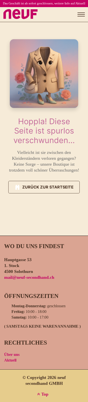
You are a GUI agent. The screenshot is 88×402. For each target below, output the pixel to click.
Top (44, 394)
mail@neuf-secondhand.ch (29, 277)
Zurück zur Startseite (48, 187)
